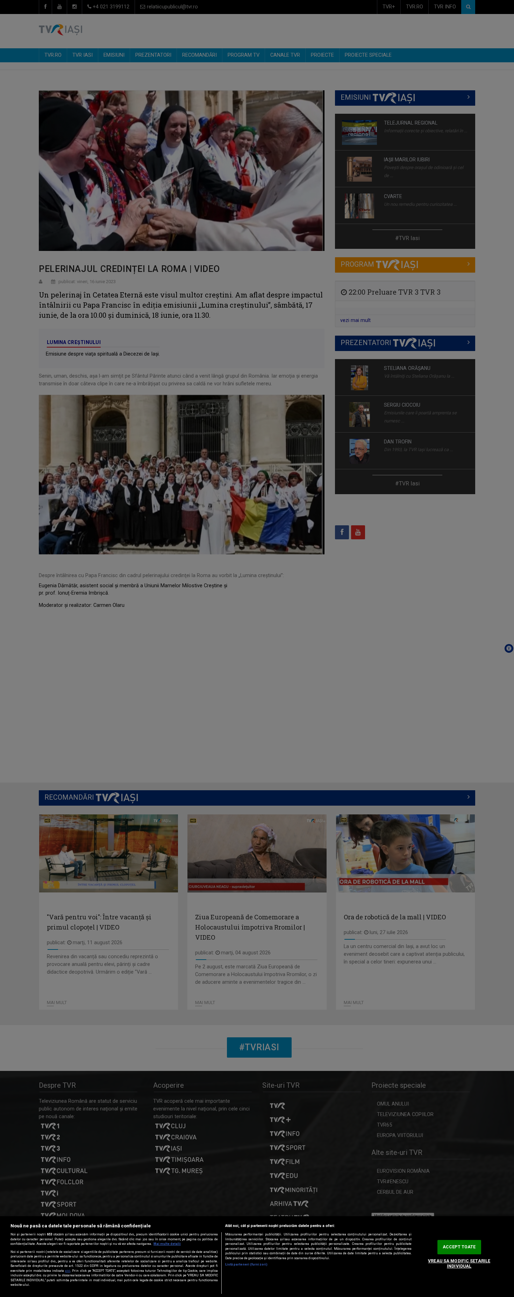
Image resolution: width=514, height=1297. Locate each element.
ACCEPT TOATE (459, 1247)
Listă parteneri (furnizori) (246, 1264)
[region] (257, 1256)
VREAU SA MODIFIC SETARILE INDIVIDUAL (459, 1264)
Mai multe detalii (167, 1244)
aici (67, 1271)
